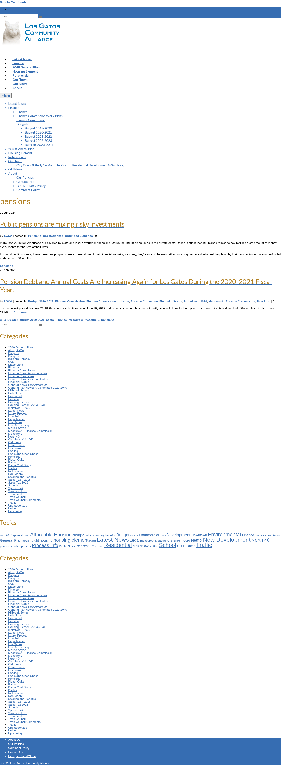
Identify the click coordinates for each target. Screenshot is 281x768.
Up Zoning (15, 511)
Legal (134, 540)
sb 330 (153, 546)
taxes (191, 546)
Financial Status (170, 301)
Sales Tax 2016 (18, 482)
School (167, 545)
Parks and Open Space (23, 453)
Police (12, 462)
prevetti (26, 546)
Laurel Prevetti (17, 413)
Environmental (224, 534)
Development (178, 535)
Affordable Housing (51, 534)
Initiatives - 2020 (195, 301)
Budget (12, 319)
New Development (227, 540)
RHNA (136, 546)
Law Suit (13, 416)
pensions (6, 265)
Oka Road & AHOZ (20, 439)
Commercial (149, 535)
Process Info (45, 545)
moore (185, 540)
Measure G (15, 433)
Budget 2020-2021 (40, 301)
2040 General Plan (20, 347)
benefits (110, 535)
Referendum (16, 471)
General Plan (11, 540)
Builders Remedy (19, 358)
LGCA (8, 235)
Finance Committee (144, 301)
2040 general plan (17, 535)
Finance (61, 319)
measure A (76, 319)
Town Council (17, 497)
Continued (21, 312)
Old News (14, 442)
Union (12, 508)
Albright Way (16, 350)
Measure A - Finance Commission (232, 301)
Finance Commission (70, 301)
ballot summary (95, 535)
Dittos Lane (15, 364)
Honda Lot (15, 396)
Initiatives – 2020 (19, 407)
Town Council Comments (24, 499)
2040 (2, 535)
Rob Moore (15, 474)
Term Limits (15, 494)
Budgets (13, 353)
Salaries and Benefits (22, 476)
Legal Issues (16, 419)
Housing (13, 399)
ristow (144, 546)
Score (182, 545)
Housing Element (19, 402)
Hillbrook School (18, 390)
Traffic (12, 502)
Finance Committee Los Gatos (28, 379)
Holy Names (16, 393)
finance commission (268, 535)
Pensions (34, 235)
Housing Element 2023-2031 (26, 404)
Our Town (14, 448)
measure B (92, 319)
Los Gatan (15, 422)
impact (92, 541)
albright (78, 535)
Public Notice (67, 546)
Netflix (196, 540)
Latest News (16, 410)
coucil (163, 535)
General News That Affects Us (27, 384)
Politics (12, 468)
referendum (85, 546)
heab (25, 540)
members (175, 541)
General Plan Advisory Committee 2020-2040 (37, 387)
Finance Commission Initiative (107, 301)
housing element (70, 540)
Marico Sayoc (17, 427)
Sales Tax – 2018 (19, 479)
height (34, 540)
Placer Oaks (16, 459)
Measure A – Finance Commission (30, 430)
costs (50, 319)
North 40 (14, 436)
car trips (134, 535)
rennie (99, 546)
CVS (11, 361)
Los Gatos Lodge (19, 425)
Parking (13, 451)
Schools (13, 485)
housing (46, 540)
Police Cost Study (19, 465)
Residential (118, 545)
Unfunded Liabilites (79, 235)
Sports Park (15, 488)
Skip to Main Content (15, 2)
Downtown (199, 535)
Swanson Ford (17, 491)
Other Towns (16, 445)
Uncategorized (53, 235)
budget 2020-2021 (31, 319)
